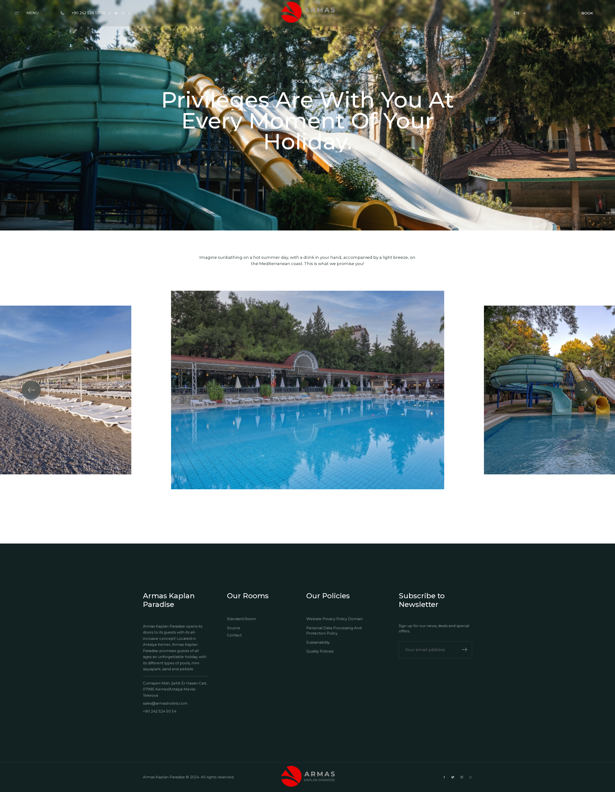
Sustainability (318, 642)
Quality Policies (319, 651)
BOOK (587, 13)
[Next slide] (583, 390)
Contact (234, 635)
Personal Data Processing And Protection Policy (334, 631)
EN (516, 13)
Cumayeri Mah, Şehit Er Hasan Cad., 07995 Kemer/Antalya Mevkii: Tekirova (175, 689)
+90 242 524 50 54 (88, 13)
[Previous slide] (31, 390)
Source (233, 628)
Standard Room (241, 619)
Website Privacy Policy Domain (334, 619)
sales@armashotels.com (165, 703)
